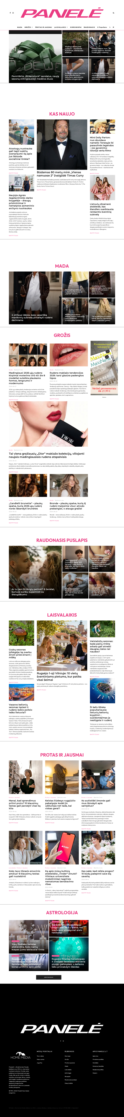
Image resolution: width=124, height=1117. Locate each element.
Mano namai (40, 1059)
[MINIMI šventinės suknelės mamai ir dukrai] (102, 187)
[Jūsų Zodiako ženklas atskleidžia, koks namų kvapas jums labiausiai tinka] (28, 937)
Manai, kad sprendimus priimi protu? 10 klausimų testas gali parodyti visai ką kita (25, 804)
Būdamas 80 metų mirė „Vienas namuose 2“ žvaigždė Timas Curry (60, 174)
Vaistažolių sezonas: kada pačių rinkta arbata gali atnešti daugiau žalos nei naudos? (101, 646)
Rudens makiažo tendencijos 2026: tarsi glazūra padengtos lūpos (67, 375)
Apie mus (95, 1056)
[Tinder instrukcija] (62, 847)
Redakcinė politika (98, 1069)
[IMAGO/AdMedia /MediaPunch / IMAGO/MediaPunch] (62, 144)
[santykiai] (98, 777)
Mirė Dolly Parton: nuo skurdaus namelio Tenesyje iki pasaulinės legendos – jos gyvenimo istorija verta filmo (102, 144)
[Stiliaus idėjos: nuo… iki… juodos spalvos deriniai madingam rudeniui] (102, 43)
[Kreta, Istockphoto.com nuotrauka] (21, 692)
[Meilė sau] (98, 847)
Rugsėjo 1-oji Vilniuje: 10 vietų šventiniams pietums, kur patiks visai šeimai (59, 677)
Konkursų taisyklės (98, 1066)
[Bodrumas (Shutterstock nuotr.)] (102, 690)
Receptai (67, 1076)
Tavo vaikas (40, 1056)
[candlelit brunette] (28, 485)
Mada (19, 27)
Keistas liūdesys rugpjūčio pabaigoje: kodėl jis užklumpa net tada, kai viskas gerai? (60, 804)
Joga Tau (39, 1063)
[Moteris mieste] (25, 777)
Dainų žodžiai (69, 1083)
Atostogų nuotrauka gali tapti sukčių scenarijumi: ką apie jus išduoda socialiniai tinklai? (20, 153)
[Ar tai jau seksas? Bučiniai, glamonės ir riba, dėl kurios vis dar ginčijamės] (75, 585)
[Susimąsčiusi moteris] (25, 847)
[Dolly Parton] (102, 126)
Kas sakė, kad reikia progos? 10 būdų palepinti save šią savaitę (98, 874)
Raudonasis (89, 27)
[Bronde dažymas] (69, 485)
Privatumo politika (98, 1059)
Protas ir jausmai (70, 1063)
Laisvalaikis (60, 27)
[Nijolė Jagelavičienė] (21, 183)
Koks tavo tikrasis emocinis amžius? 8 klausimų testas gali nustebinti (24, 874)
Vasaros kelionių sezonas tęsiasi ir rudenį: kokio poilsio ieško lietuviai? (20, 708)
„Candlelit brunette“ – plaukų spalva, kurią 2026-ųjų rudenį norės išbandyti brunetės (25, 506)
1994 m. (19, 1069)
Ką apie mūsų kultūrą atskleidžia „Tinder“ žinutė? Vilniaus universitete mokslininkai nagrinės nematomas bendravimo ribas (61, 877)
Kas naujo (67, 1056)
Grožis (28, 27)
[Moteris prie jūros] (62, 777)
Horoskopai (76, 27)
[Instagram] (13, 13)
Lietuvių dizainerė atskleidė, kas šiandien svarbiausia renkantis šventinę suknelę (102, 209)
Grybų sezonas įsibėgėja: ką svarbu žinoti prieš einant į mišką (20, 653)
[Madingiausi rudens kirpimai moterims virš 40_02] (28, 355)
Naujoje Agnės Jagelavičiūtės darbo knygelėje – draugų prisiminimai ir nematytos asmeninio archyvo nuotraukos (21, 202)
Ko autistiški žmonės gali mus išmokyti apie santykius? (96, 803)
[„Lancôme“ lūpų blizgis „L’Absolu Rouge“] (69, 355)
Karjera (95, 1073)
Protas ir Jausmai (43, 27)
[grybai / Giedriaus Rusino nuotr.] (21, 633)
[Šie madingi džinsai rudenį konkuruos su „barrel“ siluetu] (75, 285)
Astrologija (68, 1073)
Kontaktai (95, 1063)
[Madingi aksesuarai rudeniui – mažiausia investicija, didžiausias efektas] (75, 43)
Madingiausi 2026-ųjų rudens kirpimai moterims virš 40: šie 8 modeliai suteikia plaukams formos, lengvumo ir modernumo (27, 378)
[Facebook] (10, 13)
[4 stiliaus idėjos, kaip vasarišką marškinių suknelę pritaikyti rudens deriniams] (102, 70)
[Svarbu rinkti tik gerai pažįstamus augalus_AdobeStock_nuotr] (102, 628)
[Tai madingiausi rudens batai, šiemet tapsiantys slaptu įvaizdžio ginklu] (102, 311)
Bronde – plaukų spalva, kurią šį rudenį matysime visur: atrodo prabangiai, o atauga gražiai (68, 506)
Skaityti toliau (41, 190)
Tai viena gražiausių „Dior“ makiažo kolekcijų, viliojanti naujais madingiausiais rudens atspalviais (46, 455)
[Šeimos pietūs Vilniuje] (62, 645)
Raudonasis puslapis (71, 1080)
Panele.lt (11, 1067)
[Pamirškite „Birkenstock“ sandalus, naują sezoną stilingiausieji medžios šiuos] (35, 56)
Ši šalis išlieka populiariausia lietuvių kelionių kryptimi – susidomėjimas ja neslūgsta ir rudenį (101, 714)
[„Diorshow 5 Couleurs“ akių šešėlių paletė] (48, 424)
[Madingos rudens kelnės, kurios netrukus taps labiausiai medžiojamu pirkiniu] (75, 311)
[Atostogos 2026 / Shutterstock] (21, 132)
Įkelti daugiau (48, 977)
